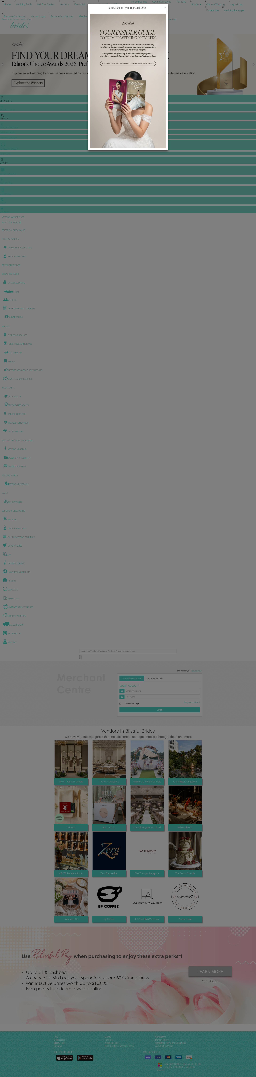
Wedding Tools (24, 4)
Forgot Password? (192, 702)
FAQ (56, 1037)
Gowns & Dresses (161, 1)
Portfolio (181, 1)
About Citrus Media (164, 1046)
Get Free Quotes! (137, 19)
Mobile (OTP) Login (155, 678)
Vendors (64, 4)
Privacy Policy (162, 1040)
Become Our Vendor (15, 16)
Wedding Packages (234, 10)
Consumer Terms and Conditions (170, 1043)
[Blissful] (64, 1058)
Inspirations (236, 4)
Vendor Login (38, 16)
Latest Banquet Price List (112, 4)
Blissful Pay (59, 1043)
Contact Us (160, 1037)
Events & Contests (84, 4)
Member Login (86, 16)
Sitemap (58, 1046)
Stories (195, 4)
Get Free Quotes (46, 4)
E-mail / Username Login (132, 678)
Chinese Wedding (215, 4)
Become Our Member (62, 16)
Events (108, 1037)
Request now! (196, 671)
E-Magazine (212, 10)
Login (160, 709)
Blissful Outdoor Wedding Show (119, 1046)
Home (7, 4)
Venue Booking (139, 1)
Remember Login (132, 704)
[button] (2, 64)
